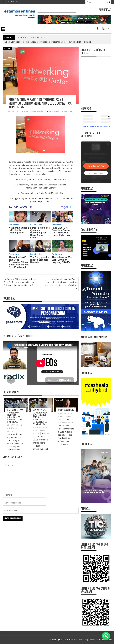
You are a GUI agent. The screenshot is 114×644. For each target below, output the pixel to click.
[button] (106, 636)
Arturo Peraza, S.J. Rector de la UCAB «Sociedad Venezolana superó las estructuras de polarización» (40, 417)
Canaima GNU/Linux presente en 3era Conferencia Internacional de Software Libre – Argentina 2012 (20, 282)
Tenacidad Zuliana (66, 410)
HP (71, 111)
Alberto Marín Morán (33, 111)
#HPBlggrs (54, 111)
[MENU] (3, 29)
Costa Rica (64, 111)
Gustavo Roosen (65, 422)
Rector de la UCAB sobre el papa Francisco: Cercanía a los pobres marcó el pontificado (15, 416)
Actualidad (8, 48)
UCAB (46, 433)
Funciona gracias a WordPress (63, 639)
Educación (17, 400)
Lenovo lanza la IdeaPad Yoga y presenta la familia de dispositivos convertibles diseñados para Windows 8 (61, 284)
